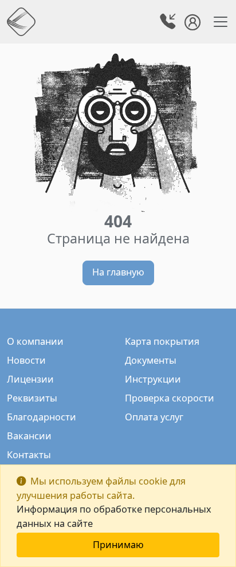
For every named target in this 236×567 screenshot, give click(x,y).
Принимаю (118, 544)
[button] (169, 23)
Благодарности (41, 416)
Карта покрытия (162, 341)
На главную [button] (118, 271)
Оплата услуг (154, 416)
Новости (26, 360)
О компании (35, 341)
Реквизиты (32, 397)
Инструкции (153, 378)
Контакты (29, 454)
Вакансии (29, 435)
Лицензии (30, 378)
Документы (150, 360)
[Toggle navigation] (217, 22)
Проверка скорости (169, 397)
